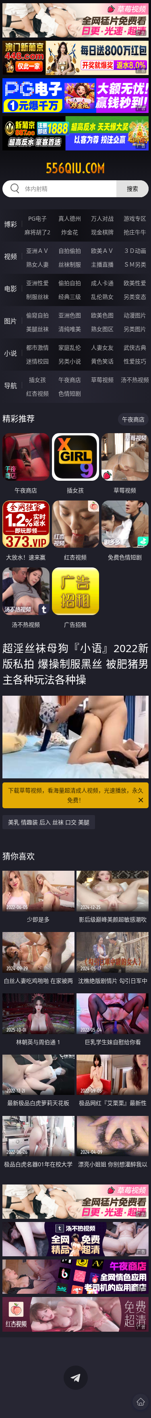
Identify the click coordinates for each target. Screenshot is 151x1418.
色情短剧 (69, 393)
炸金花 (69, 232)
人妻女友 (102, 347)
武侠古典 (135, 347)
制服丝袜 (37, 296)
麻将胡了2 (37, 232)
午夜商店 (69, 380)
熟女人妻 (37, 264)
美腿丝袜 (37, 329)
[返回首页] (140, 1402)
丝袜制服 (69, 264)
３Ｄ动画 (135, 250)
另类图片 (135, 329)
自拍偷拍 (69, 250)
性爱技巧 (135, 361)
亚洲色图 (69, 315)
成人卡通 (102, 283)
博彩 (10, 224)
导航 (10, 385)
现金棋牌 (102, 232)
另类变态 (135, 296)
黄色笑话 (102, 361)
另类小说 (69, 361)
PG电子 (37, 218)
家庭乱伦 (69, 347)
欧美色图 (102, 315)
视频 (10, 256)
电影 (10, 288)
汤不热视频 (135, 380)
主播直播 (102, 264)
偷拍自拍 (69, 283)
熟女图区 (102, 329)
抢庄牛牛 (135, 232)
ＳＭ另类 (135, 264)
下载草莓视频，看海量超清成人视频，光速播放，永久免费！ (75, 795)
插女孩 (37, 380)
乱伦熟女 (102, 296)
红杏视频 (37, 393)
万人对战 (102, 218)
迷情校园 (37, 361)
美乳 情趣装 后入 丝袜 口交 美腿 (48, 822)
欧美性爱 (135, 283)
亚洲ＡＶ (37, 250)
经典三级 (69, 296)
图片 (10, 321)
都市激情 (37, 347)
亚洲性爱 (37, 283)
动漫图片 (135, 315)
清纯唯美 (69, 329)
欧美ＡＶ (102, 250)
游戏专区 (135, 218)
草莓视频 (102, 380)
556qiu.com (75, 168)
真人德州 (69, 218)
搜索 (132, 188)
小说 (10, 353)
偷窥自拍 (37, 315)
